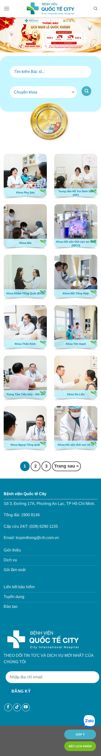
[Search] (95, 8)
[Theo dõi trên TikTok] (17, 707)
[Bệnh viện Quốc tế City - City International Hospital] (50, 8)
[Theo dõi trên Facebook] (8, 707)
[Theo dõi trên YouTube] (26, 707)
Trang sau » (66, 466)
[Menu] (7, 8)
